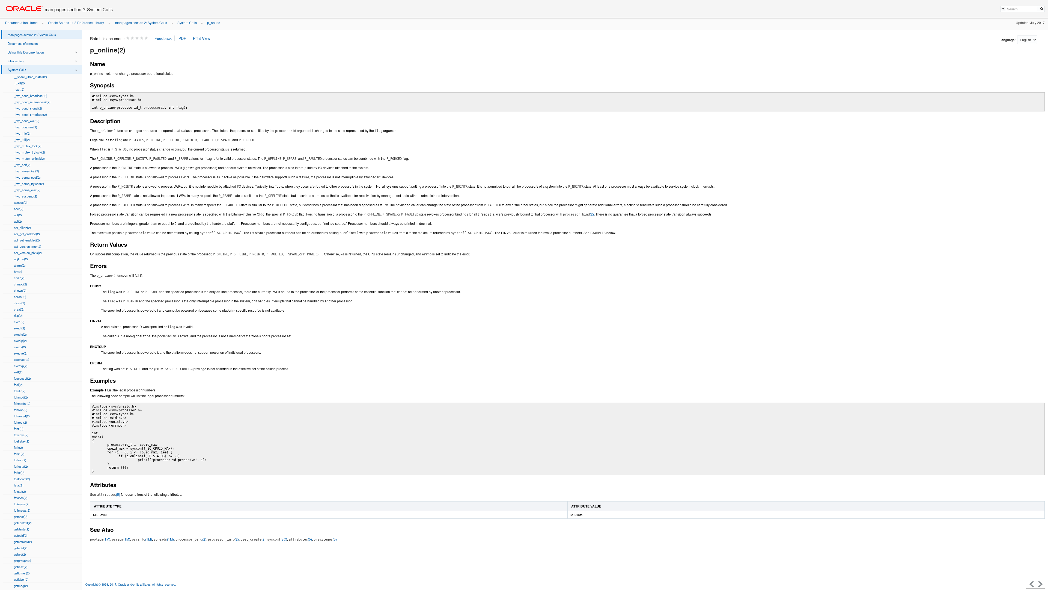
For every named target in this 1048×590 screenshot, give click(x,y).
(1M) (100, 539)
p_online (213, 22)
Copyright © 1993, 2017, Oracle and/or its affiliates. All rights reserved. (130, 584)
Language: (1007, 39)
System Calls (187, 22)
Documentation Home (21, 22)
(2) (578, 214)
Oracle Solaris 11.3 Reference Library (76, 22)
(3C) (277, 539)
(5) (108, 494)
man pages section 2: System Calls (140, 22)
